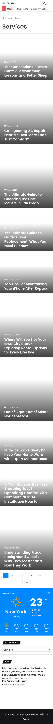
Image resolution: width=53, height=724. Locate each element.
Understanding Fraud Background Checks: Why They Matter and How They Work (23, 559)
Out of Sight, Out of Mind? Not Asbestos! (26, 414)
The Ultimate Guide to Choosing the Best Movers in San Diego (23, 198)
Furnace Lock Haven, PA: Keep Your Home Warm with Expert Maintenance (25, 454)
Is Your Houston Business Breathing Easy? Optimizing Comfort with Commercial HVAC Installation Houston (25, 493)
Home (7, 18)
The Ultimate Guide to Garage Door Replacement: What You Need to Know (25, 239)
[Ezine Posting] (9, 3)
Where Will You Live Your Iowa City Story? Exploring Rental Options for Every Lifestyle (25, 346)
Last (26, 583)
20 (39, 575)
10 (32, 575)
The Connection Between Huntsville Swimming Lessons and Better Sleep (25, 71)
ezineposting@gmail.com (13, 684)
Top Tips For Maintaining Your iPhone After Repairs (26, 286)
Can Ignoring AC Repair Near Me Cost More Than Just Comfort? (25, 135)
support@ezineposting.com (14, 678)
